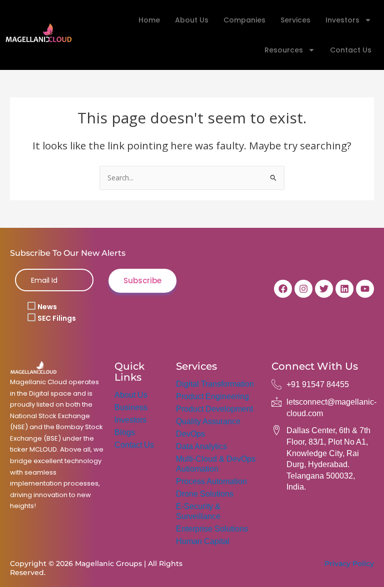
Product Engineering (212, 396)
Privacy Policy (349, 563)
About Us (191, 20)
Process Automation (211, 481)
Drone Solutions (205, 494)
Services (295, 20)
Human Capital (203, 541)
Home (149, 20)
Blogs (124, 432)
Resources (283, 50)
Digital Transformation (215, 384)
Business (131, 407)
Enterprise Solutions (212, 529)
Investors (343, 20)
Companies (245, 20)
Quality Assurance (208, 421)
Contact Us (351, 50)
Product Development (214, 409)
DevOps (190, 434)
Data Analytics (201, 446)
